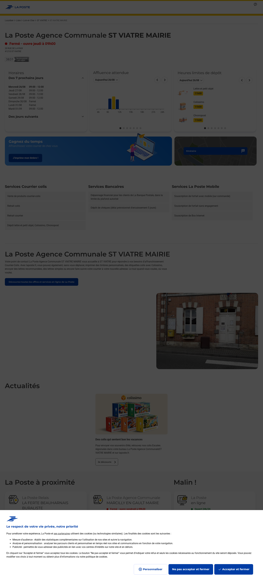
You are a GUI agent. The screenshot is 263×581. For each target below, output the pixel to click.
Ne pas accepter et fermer (190, 569)
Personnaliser (152, 569)
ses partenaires (62, 533)
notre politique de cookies (93, 556)
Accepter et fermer (235, 569)
